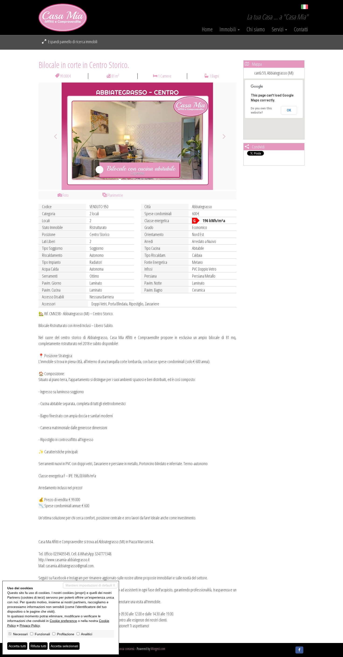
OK (289, 110)
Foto (65, 195)
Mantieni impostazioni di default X (90, 585)
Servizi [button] (278, 29)
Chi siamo (256, 29)
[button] (53, 136)
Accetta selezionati (64, 646)
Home (207, 29)
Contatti (301, 29)
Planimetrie (115, 195)
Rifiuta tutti (38, 646)
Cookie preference (63, 621)
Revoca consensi (125, 648)
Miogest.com (158, 648)
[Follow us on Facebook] (299, 649)
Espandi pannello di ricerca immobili (72, 41)
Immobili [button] (228, 29)
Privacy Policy (30, 625)
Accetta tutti (17, 646)
